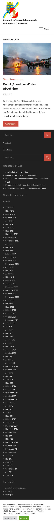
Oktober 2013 (10, 452)
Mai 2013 (8, 459)
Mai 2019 (8, 356)
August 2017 (10, 402)
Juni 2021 (9, 330)
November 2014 (11, 442)
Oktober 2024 (10, 237)
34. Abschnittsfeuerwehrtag (16, 172)
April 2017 (9, 412)
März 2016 (9, 439)
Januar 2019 (10, 363)
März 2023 (9, 277)
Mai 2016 (8, 436)
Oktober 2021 (10, 317)
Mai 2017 (8, 409)
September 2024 (12, 241)
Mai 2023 (9, 270)
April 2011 (9, 475)
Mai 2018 (8, 376)
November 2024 (11, 234)
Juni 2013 (9, 455)
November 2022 (11, 290)
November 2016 (11, 429)
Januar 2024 (10, 257)
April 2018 (9, 379)
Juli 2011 (8, 472)
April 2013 (9, 462)
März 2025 (9, 231)
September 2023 (12, 264)
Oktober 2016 (10, 432)
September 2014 (11, 449)
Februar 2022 (10, 310)
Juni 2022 (9, 300)
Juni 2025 (9, 221)
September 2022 (12, 297)
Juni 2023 (9, 267)
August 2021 (10, 323)
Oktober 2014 (10, 445)
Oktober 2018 (10, 370)
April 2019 (9, 360)
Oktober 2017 (10, 396)
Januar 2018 (10, 389)
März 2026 (9, 211)
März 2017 (9, 416)
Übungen (9, 495)
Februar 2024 (10, 254)
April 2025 (9, 227)
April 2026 (9, 207)
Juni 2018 (9, 373)
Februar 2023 (10, 280)
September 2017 (11, 399)
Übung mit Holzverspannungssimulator (20, 175)
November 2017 (11, 393)
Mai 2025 (9, 224)
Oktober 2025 (10, 217)
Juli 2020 (9, 343)
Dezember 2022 (11, 287)
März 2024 (9, 251)
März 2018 (9, 383)
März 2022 (9, 307)
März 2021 (9, 336)
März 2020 (9, 346)
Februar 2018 (10, 386)
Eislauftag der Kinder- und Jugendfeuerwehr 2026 (25, 185)
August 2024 (10, 244)
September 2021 (11, 320)
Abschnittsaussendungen (13, 79)
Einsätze (8, 491)
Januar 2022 (10, 313)
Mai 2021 (8, 333)
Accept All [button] (24, 518)
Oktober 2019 (10, 353)
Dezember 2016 (11, 426)
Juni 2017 (9, 406)
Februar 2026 (10, 214)
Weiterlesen (10, 124)
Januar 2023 (10, 284)
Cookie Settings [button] (10, 518)
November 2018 (11, 366)
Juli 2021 (8, 326)
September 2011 (11, 469)
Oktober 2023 (10, 260)
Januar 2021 (10, 340)
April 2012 (9, 465)
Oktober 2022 (10, 293)
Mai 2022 (9, 303)
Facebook (7, 143)
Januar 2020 (10, 350)
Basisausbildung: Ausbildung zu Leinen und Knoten (25, 188)
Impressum (7, 149)
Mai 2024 (9, 247)
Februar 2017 (10, 419)
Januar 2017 (10, 422)
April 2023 (9, 274)
